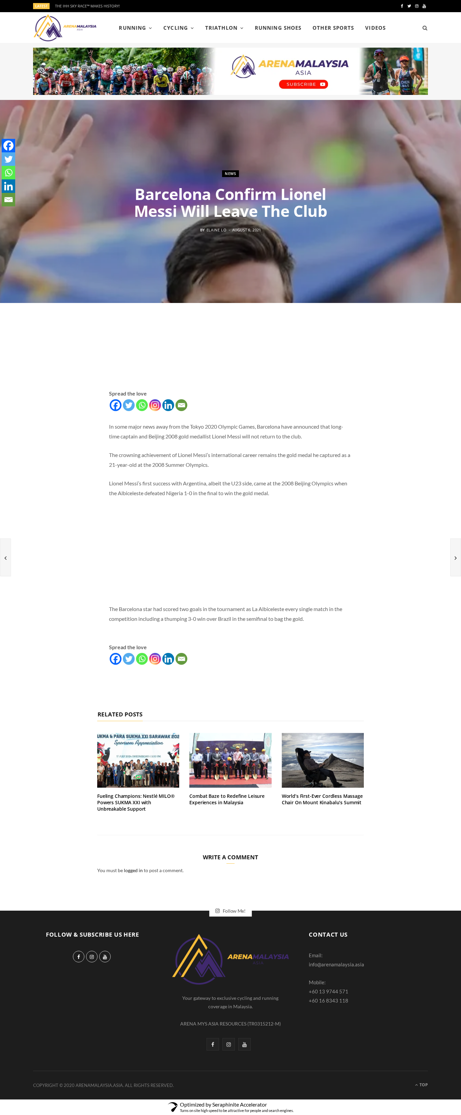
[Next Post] (455, 557)
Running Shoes (278, 27)
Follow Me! (234, 911)
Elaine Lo (217, 229)
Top (423, 1085)
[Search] (422, 27)
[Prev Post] (5, 557)
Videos (375, 27)
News (230, 173)
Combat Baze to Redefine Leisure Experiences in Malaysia (227, 799)
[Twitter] (129, 405)
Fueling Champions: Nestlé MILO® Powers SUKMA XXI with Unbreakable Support (136, 802)
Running (132, 27)
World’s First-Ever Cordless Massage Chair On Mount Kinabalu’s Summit (322, 799)
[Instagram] (155, 405)
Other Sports (333, 27)
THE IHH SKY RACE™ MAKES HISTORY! (87, 6)
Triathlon (221, 27)
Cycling (175, 27)
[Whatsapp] (142, 405)
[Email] (181, 405)
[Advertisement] (230, 354)
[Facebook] (115, 405)
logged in (133, 870)
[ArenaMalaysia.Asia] (65, 27)
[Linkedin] (168, 405)
